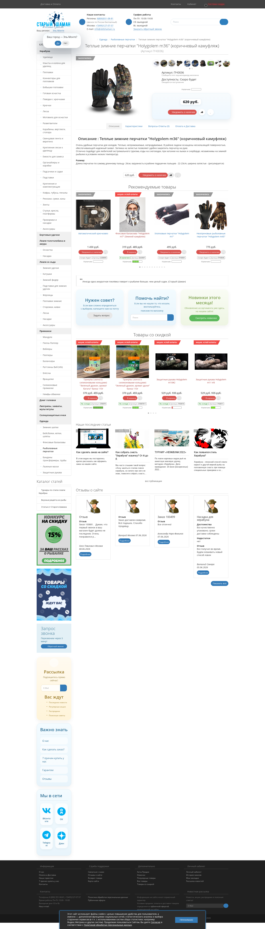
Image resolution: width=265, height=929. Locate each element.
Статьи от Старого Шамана (54, 507)
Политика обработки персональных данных (108, 897)
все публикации (153, 481)
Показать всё (220, 583)
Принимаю (186, 919)
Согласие (155, 922)
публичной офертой (160, 906)
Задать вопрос (101, 315)
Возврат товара (95, 878)
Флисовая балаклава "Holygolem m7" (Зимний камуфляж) (93, 235)
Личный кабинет (194, 872)
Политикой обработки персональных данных (108, 924)
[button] (214, 4)
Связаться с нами (96, 872)
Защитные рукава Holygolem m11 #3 (172, 381)
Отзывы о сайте (95, 875)
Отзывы (47, 779)
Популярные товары (146, 878)
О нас (45, 741)
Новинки (141, 875)
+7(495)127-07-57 (104, 25)
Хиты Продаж (143, 872)
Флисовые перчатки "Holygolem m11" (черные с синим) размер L (211, 235)
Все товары (142, 881)
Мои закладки (192, 878)
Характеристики (133, 126)
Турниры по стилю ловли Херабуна (52, 491)
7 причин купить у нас (53, 759)
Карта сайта (93, 881)
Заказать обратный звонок (147, 29)
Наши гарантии (46, 878)
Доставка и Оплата (50, 4)
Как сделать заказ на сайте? (92, 452)
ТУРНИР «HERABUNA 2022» (170, 452)
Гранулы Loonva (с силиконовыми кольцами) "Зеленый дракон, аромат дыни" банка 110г (93, 384)
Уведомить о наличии (183, 112)
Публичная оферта (96, 900)
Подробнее (85, 554)
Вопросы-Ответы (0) (158, 126)
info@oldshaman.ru (104, 29)
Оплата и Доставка (185, 126)
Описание (114, 126)
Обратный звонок (55, 646)
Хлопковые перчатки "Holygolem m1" (132, 235)
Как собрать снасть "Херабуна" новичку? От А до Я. (131, 455)
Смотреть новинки (206, 317)
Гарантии (48, 770)
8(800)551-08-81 (105, 18)
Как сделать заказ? (53, 749)
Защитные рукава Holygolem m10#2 (132, 381)
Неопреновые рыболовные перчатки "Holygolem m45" (171, 235)
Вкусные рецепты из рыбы (53, 500)
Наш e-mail (44, 906)
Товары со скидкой (145, 884)
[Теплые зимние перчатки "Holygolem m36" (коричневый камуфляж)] (113, 88)
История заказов (193, 875)
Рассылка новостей (195, 881)
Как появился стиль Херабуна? (205, 454)
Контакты (43, 884)
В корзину (92, 252)
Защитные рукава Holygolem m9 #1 (211, 381)
